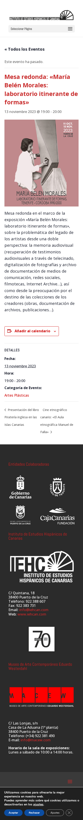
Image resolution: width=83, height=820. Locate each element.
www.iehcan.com (31, 614)
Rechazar (34, 812)
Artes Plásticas (16, 395)
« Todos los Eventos (24, 49)
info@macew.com (36, 740)
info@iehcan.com (33, 609)
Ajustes (55, 812)
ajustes (38, 805)
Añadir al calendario (32, 331)
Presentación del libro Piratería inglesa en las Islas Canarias (21, 417)
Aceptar (13, 812)
